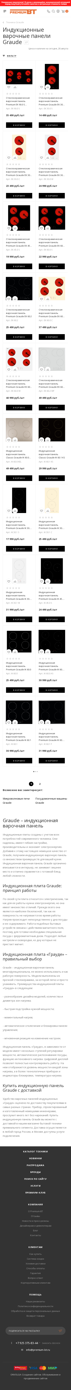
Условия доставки (35, 1263)
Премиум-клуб (35, 1192)
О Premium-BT (35, 1211)
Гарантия (35, 1273)
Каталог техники (35, 1151)
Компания (35, 1204)
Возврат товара (35, 1315)
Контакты (35, 1235)
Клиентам (35, 1247)
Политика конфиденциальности (35, 1306)
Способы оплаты (35, 1268)
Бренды (35, 1172)
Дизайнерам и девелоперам (35, 1225)
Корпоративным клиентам (35, 1282)
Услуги (36, 1185)
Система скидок (35, 1258)
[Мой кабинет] (58, 11)
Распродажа (35, 1165)
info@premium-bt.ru (38, 1349)
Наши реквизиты (35, 1301)
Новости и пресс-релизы (35, 1220)
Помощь (35, 1294)
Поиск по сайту (35, 1178)
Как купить (35, 1253)
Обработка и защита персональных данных (35, 1311)
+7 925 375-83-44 (27, 1343)
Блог (35, 1230)
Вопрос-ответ (35, 1277)
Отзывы (35, 1216)
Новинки (35, 1158)
